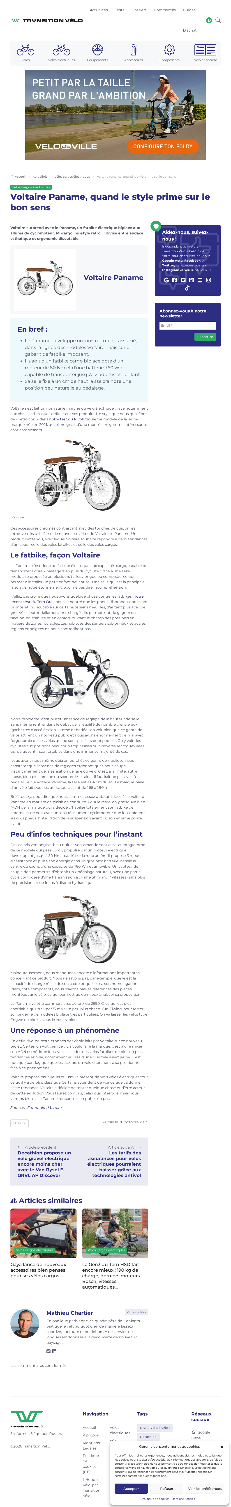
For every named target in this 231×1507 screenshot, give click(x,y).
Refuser (166, 1488)
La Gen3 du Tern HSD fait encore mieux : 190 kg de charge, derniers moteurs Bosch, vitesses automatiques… (41, 1276)
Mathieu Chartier (69, 1313)
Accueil (20, 176)
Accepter (131, 1488)
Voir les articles (136, 1312)
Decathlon (148, 1436)
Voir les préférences (205, 1488)
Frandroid (36, 1108)
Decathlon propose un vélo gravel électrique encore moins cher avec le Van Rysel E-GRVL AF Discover (44, 1164)
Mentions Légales (183, 1498)
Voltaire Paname (113, 277)
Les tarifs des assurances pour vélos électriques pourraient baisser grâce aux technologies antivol (114, 1164)
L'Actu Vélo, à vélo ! (155, 1427)
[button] (222, 1446)
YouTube (191, 270)
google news (200, 1435)
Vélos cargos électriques (72, 176)
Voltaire (55, 1108)
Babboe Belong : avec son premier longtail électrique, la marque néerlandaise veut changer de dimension (116, 1273)
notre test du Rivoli (66, 419)
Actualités (40, 176)
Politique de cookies (155, 1498)
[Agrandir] (142, 442)
